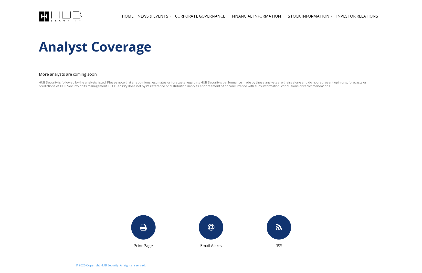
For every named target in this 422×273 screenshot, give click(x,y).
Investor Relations (357, 16)
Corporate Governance (200, 16)
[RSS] (279, 227)
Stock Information (308, 16)
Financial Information (256, 16)
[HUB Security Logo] (60, 15)
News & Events (152, 16)
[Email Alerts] (211, 227)
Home (128, 16)
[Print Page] (143, 227)
